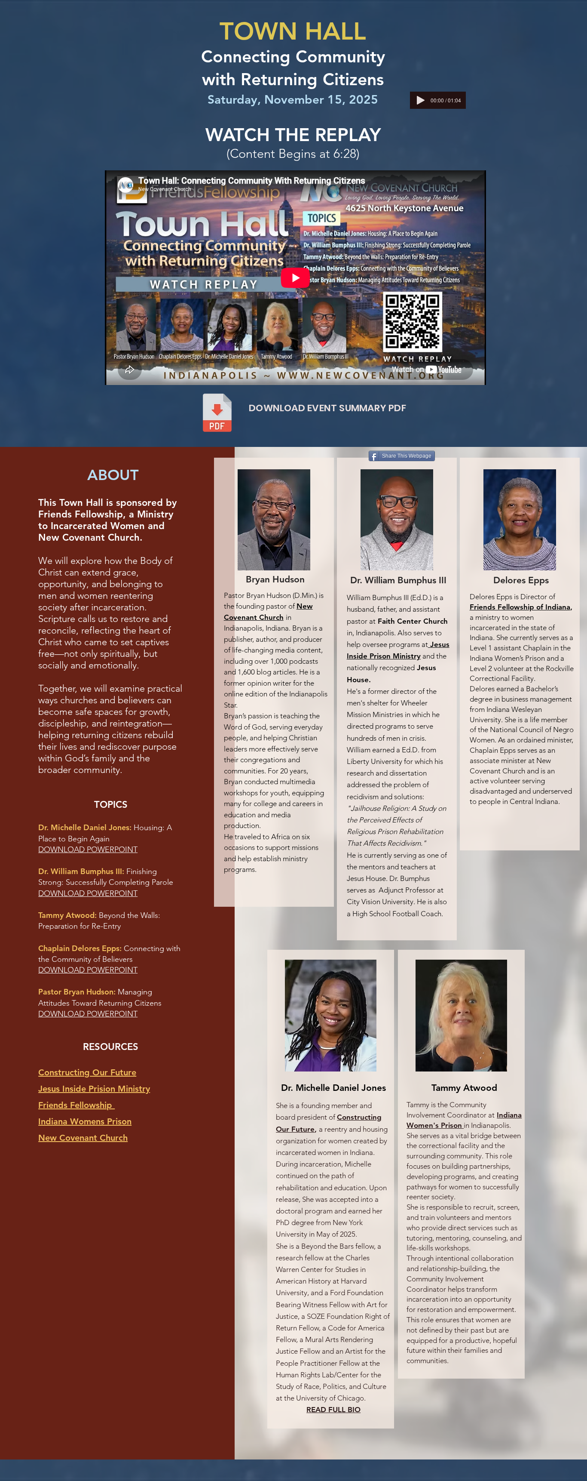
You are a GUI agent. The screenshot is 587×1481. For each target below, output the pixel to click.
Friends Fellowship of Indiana (520, 607)
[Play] (421, 100)
